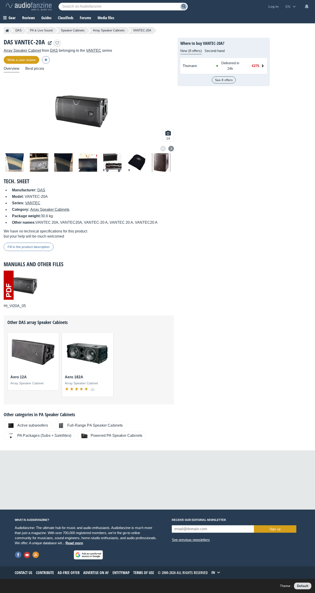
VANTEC (93, 50)
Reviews (28, 17)
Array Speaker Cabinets (109, 30)
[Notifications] (306, 6)
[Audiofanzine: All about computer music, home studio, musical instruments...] (29, 6)
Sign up (275, 529)
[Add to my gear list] (57, 43)
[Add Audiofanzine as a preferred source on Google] (88, 554)
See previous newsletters (191, 540)
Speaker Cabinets (73, 30)
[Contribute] (46, 60)
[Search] (184, 6)
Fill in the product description (29, 247)
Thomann (190, 66)
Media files (106, 17)
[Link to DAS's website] (49, 43)
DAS (18, 30)
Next (171, 148)
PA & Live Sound (41, 30)
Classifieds (65, 17)
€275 (255, 66)
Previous (163, 148)
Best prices (34, 68)
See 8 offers (224, 80)
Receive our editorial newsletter (199, 520)
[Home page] (7, 30)
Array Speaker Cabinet (22, 50)
